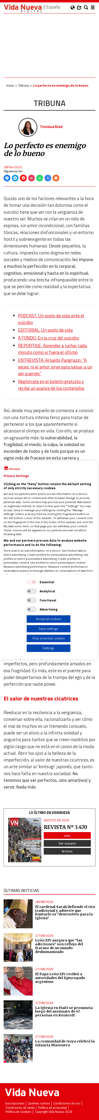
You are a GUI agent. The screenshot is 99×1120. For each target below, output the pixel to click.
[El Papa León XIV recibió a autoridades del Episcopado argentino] (18, 981)
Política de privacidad (52, 1108)
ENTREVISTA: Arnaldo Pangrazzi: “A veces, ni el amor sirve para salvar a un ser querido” (55, 367)
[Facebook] (7, 178)
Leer (67, 835)
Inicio (10, 85)
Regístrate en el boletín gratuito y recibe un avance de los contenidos (51, 385)
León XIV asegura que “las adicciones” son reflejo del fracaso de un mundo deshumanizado (59, 946)
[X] (15, 178)
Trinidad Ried (51, 126)
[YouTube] (23, 178)
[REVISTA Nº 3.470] (24, 840)
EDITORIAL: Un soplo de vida (45, 330)
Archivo (67, 851)
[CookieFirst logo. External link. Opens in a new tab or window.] (12, 468)
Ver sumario (67, 843)
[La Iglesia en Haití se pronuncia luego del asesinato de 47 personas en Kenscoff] (18, 1014)
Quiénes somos (39, 1103)
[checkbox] (31, 582)
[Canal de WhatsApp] (39, 178)
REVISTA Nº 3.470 (65, 827)
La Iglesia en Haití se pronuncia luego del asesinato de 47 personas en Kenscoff (64, 1012)
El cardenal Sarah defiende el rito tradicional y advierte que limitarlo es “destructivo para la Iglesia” (65, 912)
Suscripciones (15, 1103)
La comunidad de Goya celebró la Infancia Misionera (65, 1043)
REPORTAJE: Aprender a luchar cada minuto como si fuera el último (52, 349)
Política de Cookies (18, 1112)
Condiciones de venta (20, 1108)
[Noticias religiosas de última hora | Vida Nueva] (23, 8)
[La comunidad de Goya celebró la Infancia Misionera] (18, 1048)
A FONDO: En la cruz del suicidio (48, 338)
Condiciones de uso (67, 1103)
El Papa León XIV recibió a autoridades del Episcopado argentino (60, 978)
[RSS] (56, 178)
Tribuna (23, 85)
